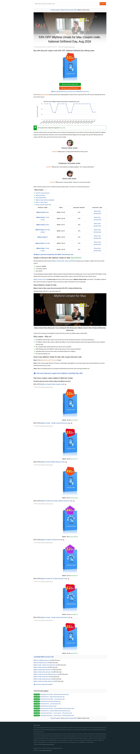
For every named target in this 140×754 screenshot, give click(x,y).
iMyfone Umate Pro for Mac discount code (44, 681)
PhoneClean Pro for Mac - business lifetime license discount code (57, 708)
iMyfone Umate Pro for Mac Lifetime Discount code (56, 501)
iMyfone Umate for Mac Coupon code (52, 384)
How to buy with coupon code (43, 204)
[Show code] (97, 211)
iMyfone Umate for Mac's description (45, 200)
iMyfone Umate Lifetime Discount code (53, 462)
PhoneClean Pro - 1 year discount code (50, 703)
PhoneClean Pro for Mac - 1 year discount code (52, 699)
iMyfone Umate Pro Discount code (51, 539)
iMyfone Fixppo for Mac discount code (43, 669)
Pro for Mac (43, 243)
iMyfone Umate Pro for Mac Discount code (54, 578)
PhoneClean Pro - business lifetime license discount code (55, 710)
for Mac (43, 212)
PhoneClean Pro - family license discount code (52, 696)
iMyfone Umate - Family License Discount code (55, 423)
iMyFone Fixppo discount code (41, 662)
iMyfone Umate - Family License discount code (46, 665)
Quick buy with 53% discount (70, 88)
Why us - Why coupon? (42, 202)
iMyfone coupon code (70, 47)
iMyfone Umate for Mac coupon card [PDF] (63, 261)
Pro (43, 237)
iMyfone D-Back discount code (41, 667)
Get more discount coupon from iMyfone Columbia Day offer (59, 373)
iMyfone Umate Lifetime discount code (43, 672)
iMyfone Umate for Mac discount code (43, 679)
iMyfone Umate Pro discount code (42, 676)
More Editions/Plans (41, 197)
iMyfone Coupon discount (47, 387)
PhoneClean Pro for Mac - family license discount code (54, 694)
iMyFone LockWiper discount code (42, 660)
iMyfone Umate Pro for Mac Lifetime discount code (46, 674)
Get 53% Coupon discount (42, 193)
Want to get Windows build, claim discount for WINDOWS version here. (71, 91)
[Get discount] (97, 213)
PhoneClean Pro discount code (48, 706)
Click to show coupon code (71, 84)
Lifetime (42, 224)
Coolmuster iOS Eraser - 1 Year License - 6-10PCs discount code (57, 715)
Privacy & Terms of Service (48, 744)
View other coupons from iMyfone (44, 684)
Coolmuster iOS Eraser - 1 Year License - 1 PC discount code (56, 713)
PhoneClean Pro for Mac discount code (50, 701)
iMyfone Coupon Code (39, 279)
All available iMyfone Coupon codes (44, 656)
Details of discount (40, 195)
